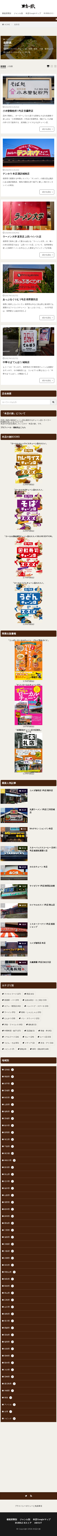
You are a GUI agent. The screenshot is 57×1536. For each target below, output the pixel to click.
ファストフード (12, 994)
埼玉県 (8, 1139)
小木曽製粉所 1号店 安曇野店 (18, 110)
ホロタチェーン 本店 (38, 866)
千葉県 (24, 886)
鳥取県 (8, 1279)
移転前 (32, 1024)
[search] (53, 402)
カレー (29, 1037)
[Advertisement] (28, 1456)
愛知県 (24, 791)
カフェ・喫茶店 (12, 1006)
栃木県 (8, 1125)
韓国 (24, 829)
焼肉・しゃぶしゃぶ (31, 1012)
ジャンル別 (18, 13)
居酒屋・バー (11, 1000)
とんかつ (9, 1018)
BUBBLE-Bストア (23, 1522)
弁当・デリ (47, 1043)
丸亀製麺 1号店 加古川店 (40, 962)
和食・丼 (46, 1031)
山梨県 (8, 1195)
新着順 (3, 66)
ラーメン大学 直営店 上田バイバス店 (22, 236)
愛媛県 (8, 1328)
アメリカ (9, 1404)
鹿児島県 (9, 1383)
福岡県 (24, 905)
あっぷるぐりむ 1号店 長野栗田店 (20, 299)
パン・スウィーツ (30, 1018)
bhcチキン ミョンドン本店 (41, 828)
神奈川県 (9, 1160)
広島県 (8, 1300)
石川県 (8, 1181)
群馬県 (8, 1132)
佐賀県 (8, 1349)
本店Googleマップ (33, 13)
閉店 (30, 994)
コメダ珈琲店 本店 (38, 943)
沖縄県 (8, 1390)
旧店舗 (31, 1031)
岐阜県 (8, 1209)
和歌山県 (9, 1272)
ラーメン (9, 1012)
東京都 (24, 848)
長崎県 (8, 1356)
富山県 (8, 1174)
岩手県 (8, 1083)
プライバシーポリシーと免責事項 (28, 1506)
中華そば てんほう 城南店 (16, 362)
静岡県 (24, 867)
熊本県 (8, 1363)
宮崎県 (8, 1376)
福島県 (8, 1111)
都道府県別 (6, 13)
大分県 (8, 1370)
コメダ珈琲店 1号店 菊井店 (41, 790)
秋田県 (8, 1097)
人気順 (10, 66)
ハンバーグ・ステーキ (37, 1006)
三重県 (8, 1230)
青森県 (8, 1076)
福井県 (8, 1188)
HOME (7, 24)
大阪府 (24, 924)
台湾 (7, 1411)
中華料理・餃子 (12, 1031)
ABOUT (38, 1522)
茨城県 (8, 1118)
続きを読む (46, 129)
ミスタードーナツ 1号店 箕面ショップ (42, 925)
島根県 (8, 1286)
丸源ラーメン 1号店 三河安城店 (42, 810)
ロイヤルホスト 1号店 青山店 (43, 905)
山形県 (8, 1104)
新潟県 (8, 1167)
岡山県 (8, 1293)
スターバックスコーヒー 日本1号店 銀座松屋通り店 (43, 849)
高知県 (8, 1335)
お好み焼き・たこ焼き (35, 1000)
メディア (30, 1043)
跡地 (23, 1049)
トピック (9, 1049)
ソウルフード (11, 1037)
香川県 (8, 1321)
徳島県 (8, 1314)
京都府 (8, 1244)
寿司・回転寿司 (40, 1049)
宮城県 (8, 1090)
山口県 (8, 1307)
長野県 (17, 24)
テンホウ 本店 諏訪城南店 (16, 173)
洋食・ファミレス (13, 1024)
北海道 (8, 1069)
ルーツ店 (45, 1037)
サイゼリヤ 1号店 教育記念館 (42, 886)
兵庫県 (24, 962)
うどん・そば (11, 1043)
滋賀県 (8, 1237)
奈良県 (8, 1265)
